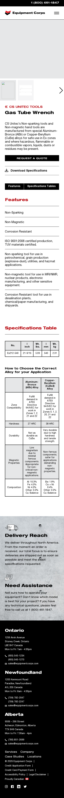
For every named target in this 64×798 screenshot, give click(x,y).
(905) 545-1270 (16, 660)
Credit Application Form (18, 766)
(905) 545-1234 (16, 656)
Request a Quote (32, 158)
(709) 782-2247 (16, 702)
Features (14, 186)
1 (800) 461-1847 (40, 610)
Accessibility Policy (15, 775)
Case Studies (14, 757)
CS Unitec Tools (26, 107)
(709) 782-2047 (16, 698)
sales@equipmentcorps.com (23, 664)
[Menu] (57, 13)
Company (27, 752)
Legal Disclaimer (37, 775)
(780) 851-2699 (16, 740)
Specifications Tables (41, 186)
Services (11, 752)
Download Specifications (29, 170)
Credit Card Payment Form (19, 770)
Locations (34, 757)
